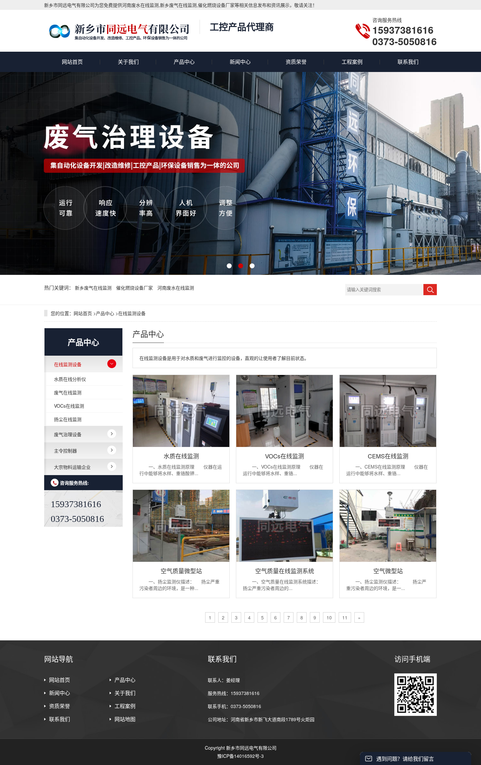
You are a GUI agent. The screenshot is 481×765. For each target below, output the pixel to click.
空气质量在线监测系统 (284, 570)
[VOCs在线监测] (284, 445)
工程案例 (352, 61)
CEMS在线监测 (388, 456)
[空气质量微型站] (181, 560)
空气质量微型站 (181, 570)
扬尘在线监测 (67, 419)
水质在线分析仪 (70, 379)
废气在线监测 (67, 392)
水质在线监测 (181, 456)
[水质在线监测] (181, 445)
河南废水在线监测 (175, 287)
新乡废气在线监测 (94, 287)
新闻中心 (240, 61)
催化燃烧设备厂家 (135, 287)
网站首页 (72, 61)
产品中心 (184, 61)
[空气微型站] (388, 560)
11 (344, 617)
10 (329, 617)
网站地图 (125, 719)
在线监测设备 (132, 313)
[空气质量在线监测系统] (284, 560)
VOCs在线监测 (69, 405)
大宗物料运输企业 (72, 467)
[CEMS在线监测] (388, 445)
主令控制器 (65, 450)
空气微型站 (388, 570)
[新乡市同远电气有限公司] (118, 31)
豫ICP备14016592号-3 (240, 756)
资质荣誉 (296, 61)
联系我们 (408, 61)
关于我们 (128, 61)
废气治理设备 (67, 434)
